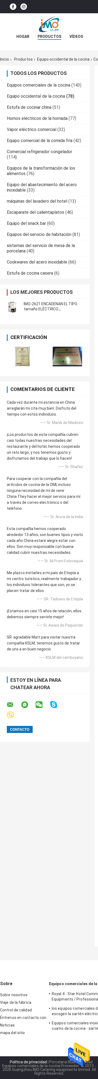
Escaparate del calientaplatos (35, 212)
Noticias (7, 1025)
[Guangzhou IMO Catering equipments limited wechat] (42, 705)
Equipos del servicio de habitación (39, 234)
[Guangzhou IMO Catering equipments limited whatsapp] (28, 705)
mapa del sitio (12, 1033)
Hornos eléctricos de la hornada (37, 118)
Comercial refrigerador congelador (39, 151)
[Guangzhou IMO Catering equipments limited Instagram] (24, 6)
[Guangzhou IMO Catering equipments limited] (49, 24)
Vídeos (76, 36)
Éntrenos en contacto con (23, 1017)
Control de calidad (16, 1010)
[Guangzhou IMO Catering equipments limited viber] (14, 715)
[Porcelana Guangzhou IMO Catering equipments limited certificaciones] (22, 356)
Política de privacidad (28, 1062)
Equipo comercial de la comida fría (39, 140)
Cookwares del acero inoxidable (37, 262)
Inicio (4, 59)
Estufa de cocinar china (29, 107)
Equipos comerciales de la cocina (38, 85)
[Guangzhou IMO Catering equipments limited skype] (57, 704)
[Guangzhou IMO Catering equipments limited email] (13, 705)
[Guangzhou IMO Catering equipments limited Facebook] (13, 6)
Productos (49, 36)
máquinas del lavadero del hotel (37, 201)
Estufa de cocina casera (30, 273)
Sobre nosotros (13, 995)
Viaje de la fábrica (15, 1002)
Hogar (22, 36)
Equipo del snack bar (26, 223)
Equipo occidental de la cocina (63, 59)
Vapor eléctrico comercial (31, 129)
